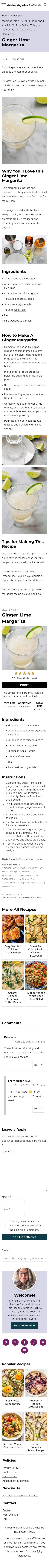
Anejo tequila (23, 304)
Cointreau (20, 309)
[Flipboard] (24, 1350)
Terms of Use (9, 1476)
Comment (8, 1151)
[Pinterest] (6, 1342)
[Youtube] (43, 1342)
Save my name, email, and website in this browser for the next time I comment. (25, 1225)
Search (6, 1250)
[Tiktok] (33, 1342)
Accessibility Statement (15, 1480)
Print (24, 685)
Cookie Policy (10, 1472)
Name (6, 1197)
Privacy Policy (10, 1467)
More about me (23, 1325)
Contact (6, 1510)
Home (5, 15)
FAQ (4, 1519)
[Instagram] (15, 1342)
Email (6, 1209)
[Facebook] (24, 1342)
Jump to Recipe (15, 59)
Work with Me (10, 1514)
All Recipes (16, 15)
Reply (38, 1065)
